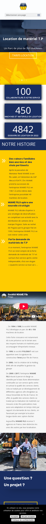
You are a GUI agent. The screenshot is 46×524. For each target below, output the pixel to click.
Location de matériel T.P (23, 38)
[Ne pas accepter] (43, 514)
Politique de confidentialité (23, 520)
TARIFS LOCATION (23, 55)
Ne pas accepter (28, 517)
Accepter (14, 517)
